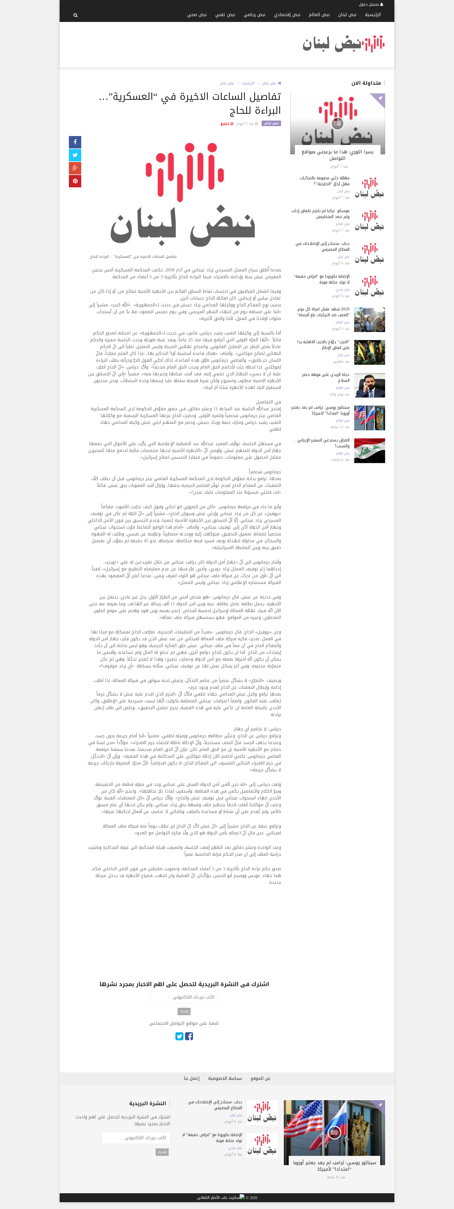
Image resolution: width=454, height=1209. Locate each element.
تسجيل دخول (369, 4)
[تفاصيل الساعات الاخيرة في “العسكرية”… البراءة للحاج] (184, 199)
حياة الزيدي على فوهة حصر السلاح (326, 377)
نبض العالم (319, 15)
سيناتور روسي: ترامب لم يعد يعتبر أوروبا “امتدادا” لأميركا (320, 410)
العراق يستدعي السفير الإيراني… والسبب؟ (321, 443)
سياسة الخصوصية (225, 1078)
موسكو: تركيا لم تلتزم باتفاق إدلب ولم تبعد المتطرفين (320, 213)
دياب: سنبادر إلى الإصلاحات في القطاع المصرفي (323, 246)
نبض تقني (225, 15)
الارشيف (248, 83)
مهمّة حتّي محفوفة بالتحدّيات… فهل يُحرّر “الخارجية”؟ (323, 181)
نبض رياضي (254, 15)
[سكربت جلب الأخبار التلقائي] (221, 1197)
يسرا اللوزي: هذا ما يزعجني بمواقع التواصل (337, 155)
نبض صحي (197, 15)
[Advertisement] (181, 43)
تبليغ (225, 124)
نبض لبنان (347, 15)
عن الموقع (260, 1078)
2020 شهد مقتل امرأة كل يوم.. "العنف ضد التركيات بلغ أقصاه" (323, 312)
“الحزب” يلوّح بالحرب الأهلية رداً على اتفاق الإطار (323, 344)
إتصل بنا (192, 1078)
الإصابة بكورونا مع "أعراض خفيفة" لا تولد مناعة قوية (322, 279)
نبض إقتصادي (287, 15)
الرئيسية (373, 15)
